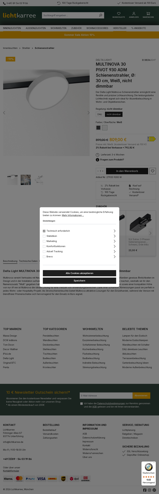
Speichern (79, 280)
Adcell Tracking (55, 251)
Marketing (52, 241)
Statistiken (52, 236)
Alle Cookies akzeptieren (79, 273)
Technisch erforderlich (58, 230)
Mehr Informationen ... (73, 215)
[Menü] (154, 463)
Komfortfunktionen (56, 246)
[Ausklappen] (114, 230)
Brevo (50, 256)
